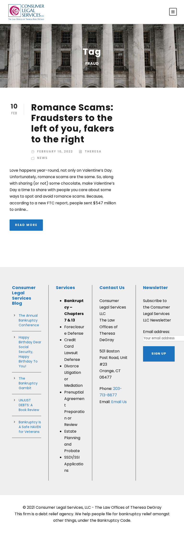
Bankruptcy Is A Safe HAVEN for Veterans (30, 427)
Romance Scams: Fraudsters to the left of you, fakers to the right (72, 123)
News (42, 158)
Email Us (119, 402)
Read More (26, 225)
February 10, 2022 (55, 151)
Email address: (156, 331)
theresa (93, 151)
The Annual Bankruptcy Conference (29, 320)
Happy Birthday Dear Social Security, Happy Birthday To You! (30, 352)
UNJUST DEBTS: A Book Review (29, 405)
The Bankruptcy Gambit (28, 383)
